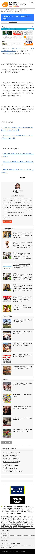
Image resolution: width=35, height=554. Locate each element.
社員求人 (27, 526)
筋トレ (6, 527)
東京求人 (7, 526)
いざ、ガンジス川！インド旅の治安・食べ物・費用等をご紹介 (22, 320)
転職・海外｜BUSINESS (10, 462)
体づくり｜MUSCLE (26, 232)
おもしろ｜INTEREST (17, 232)
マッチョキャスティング (25, 521)
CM (7, 516)
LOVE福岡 (11, 516)
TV (15, 516)
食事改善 (23, 527)
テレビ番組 (20, 518)
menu (32, 2)
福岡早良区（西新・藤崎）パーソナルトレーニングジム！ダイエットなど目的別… (22, 290)
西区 (17, 527)
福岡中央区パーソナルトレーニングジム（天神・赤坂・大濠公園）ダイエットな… (22, 247)
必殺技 (16, 524)
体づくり (19, 522)
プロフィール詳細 (7, 221)
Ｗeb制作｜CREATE (9, 468)
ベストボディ (13, 519)
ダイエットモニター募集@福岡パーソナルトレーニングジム (22, 236)
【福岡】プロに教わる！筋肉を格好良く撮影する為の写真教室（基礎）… (22, 407)
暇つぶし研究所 (26, 524)
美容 (14, 527)
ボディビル (29, 519)
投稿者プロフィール (17, 195)
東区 (11, 526)
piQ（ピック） (10, 53)
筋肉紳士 (10, 527)
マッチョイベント (14, 521)
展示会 (12, 524)
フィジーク (6, 519)
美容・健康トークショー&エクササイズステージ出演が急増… (22, 332)
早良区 (20, 524)
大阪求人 (7, 524)
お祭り (24, 516)
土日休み (30, 522)
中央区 (14, 522)
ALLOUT (3, 516)
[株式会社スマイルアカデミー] (13, 4)
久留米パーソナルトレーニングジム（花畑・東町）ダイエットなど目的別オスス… (22, 258)
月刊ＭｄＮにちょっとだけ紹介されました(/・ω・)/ (22, 395)
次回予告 (15, 526)
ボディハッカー (21, 519)
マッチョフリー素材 (6, 522)
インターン (7, 518)
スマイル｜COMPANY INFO (21, 9)
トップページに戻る (6, 442)
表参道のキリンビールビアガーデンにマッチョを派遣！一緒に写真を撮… (22, 344)
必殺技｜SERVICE (5, 533)
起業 (20, 527)
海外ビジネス (21, 526)
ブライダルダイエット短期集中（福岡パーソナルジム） (22, 308)
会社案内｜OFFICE (5, 530)
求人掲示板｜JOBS (8, 465)
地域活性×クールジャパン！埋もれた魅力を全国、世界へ (22, 418)
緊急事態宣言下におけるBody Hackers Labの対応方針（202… (22, 266)
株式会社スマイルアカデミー (12, 551)
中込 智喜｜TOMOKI (13, 22)
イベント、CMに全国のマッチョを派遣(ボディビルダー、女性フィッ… (22, 383)
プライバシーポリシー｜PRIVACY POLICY (10, 543)
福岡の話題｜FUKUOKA (9, 9)
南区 (23, 522)
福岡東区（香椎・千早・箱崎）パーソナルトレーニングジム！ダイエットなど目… (22, 279)
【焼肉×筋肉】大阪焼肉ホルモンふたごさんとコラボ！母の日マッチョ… (22, 367)
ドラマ (25, 518)
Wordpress (19, 516)
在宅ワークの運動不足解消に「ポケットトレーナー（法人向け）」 (22, 300)
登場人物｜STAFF (5, 537)
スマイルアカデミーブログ (19, 48)
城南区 (3, 524)
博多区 (26, 522)
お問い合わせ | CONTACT (7, 547)
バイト (29, 518)
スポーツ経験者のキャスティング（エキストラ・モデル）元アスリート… (22, 430)
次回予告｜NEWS (5, 540)
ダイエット (13, 518)
